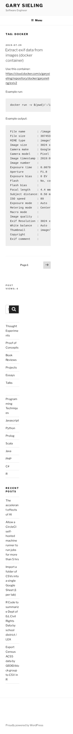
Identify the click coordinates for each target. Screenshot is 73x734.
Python (10, 428)
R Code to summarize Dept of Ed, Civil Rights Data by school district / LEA (12, 621)
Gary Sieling (24, 5)
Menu (38, 20)
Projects (11, 367)
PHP (8, 458)
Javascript (12, 420)
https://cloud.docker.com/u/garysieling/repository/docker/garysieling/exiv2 (28, 78)
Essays (10, 375)
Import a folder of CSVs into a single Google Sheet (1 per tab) (12, 580)
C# (7, 466)
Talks (9, 383)
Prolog (10, 435)
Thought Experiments (12, 330)
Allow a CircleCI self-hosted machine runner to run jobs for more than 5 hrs (12, 540)
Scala (9, 443)
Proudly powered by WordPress (24, 725)
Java (8, 451)
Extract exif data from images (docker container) (24, 55)
